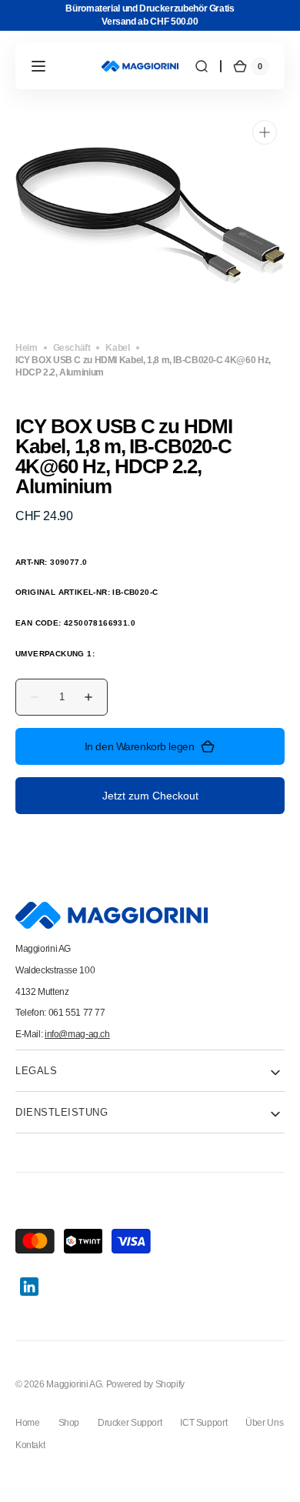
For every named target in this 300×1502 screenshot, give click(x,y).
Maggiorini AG (74, 1384)
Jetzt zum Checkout (150, 795)
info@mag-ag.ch (77, 1034)
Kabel (117, 347)
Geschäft (72, 347)
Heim (26, 347)
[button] (38, 66)
